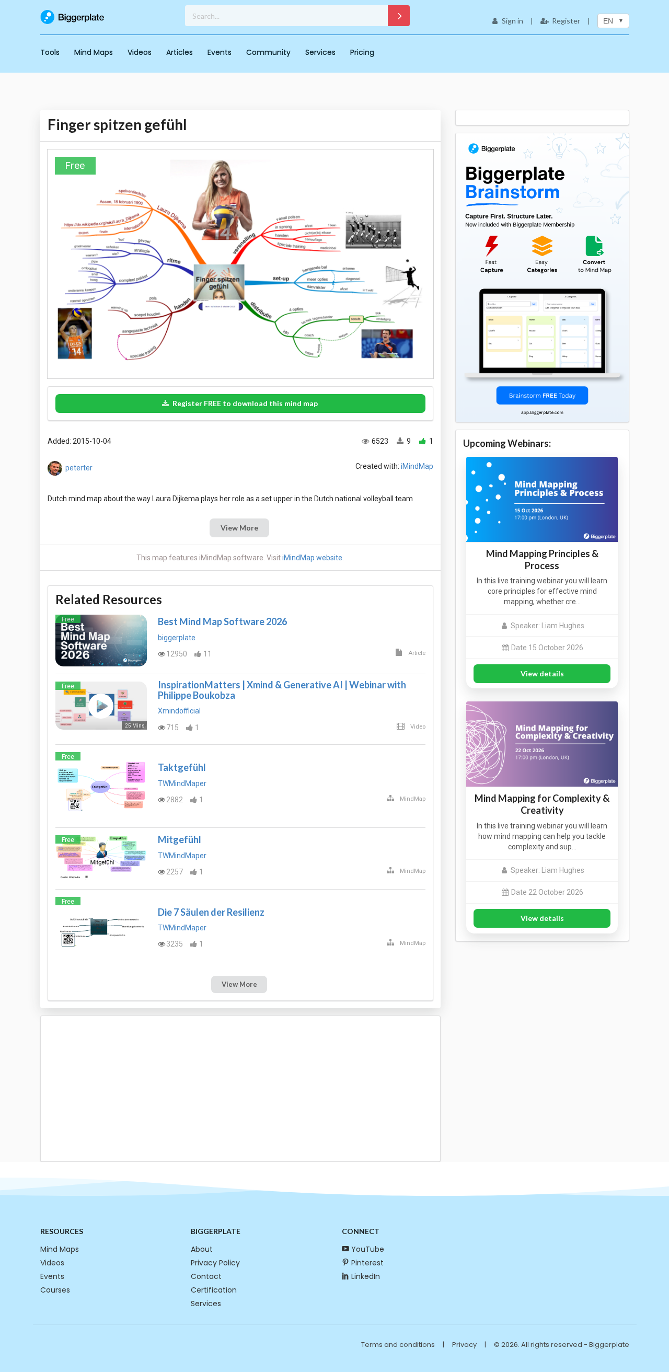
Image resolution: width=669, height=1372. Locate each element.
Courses (55, 1290)
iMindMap (417, 466)
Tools (50, 52)
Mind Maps (93, 52)
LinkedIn (365, 1276)
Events (219, 52)
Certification (214, 1290)
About (202, 1249)
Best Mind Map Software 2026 (222, 621)
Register (566, 20)
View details (542, 673)
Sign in (512, 20)
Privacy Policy (215, 1263)
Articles (179, 52)
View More (239, 527)
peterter (79, 468)
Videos (140, 52)
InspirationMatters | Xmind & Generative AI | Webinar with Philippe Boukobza (282, 690)
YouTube (367, 1249)
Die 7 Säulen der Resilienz (211, 912)
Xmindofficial (179, 711)
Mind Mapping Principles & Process (542, 559)
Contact (206, 1276)
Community (268, 52)
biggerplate (176, 637)
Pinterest (367, 1263)
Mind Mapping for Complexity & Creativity (542, 804)
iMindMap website (312, 558)
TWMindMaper (182, 783)
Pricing (362, 52)
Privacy (464, 1345)
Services (320, 52)
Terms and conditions (398, 1345)
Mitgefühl (179, 839)
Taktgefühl (182, 767)
